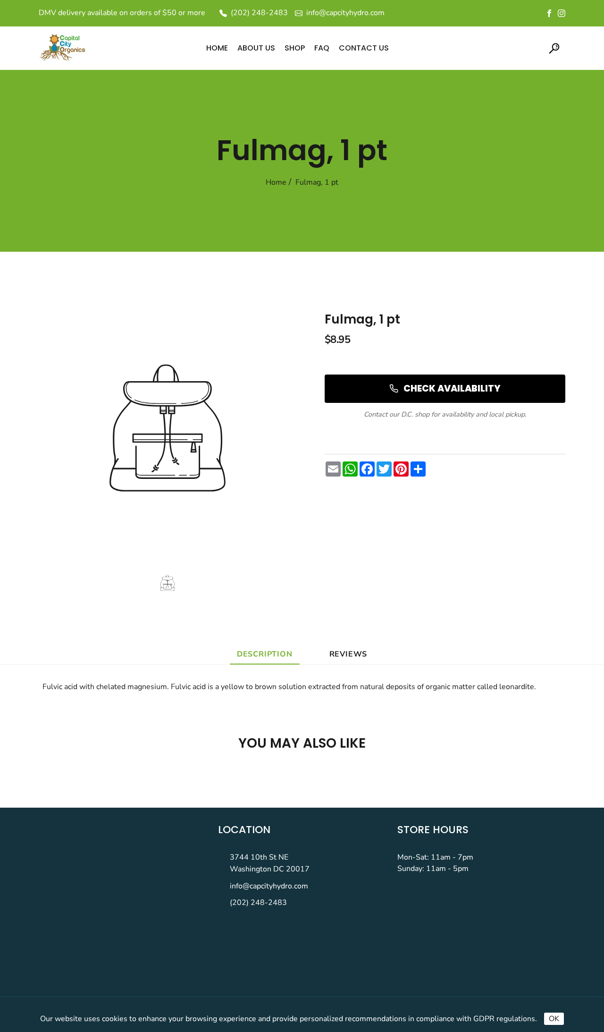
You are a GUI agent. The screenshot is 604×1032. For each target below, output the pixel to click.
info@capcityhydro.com (269, 886)
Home (276, 182)
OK (554, 1019)
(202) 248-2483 (258, 902)
